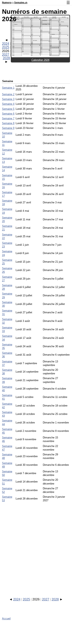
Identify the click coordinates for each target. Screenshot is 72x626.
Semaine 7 (8, 118)
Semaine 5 (8, 108)
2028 (6, 58)
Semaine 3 (8, 99)
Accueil (6, 618)
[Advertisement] (36, 546)
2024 (5, 43)
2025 (5, 47)
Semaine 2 (8, 94)
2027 (5, 54)
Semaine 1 (8, 87)
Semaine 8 (8, 123)
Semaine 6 (8, 113)
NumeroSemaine (14, 2)
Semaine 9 (8, 128)
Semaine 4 (8, 103)
